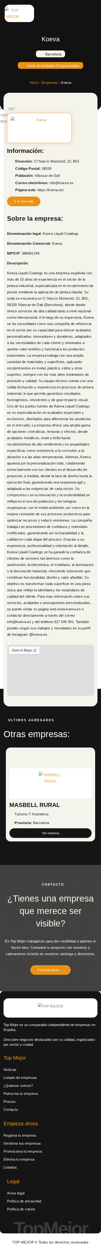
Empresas (49, 83)
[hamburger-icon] (65, 13)
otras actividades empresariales (53, 66)
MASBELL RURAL (34, 804)
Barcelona (53, 54)
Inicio (34, 83)
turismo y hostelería (31, 814)
